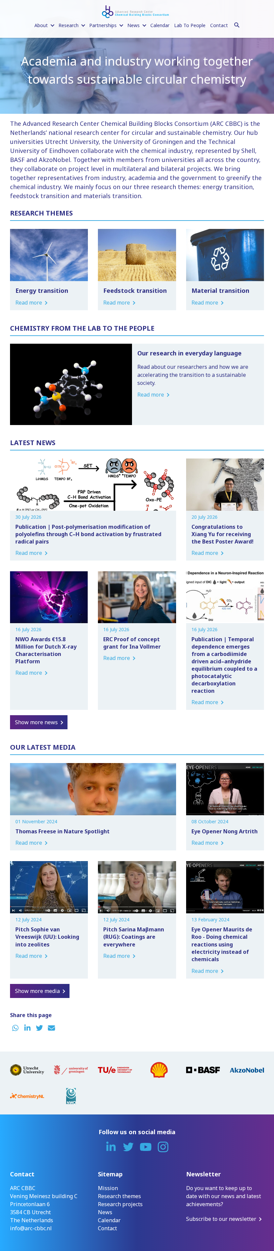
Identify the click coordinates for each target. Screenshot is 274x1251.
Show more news (36, 722)
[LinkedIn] (111, 1147)
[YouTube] (146, 1147)
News (105, 1212)
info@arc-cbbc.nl (31, 1228)
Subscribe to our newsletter (221, 1219)
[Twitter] (128, 1147)
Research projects (120, 1204)
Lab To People (190, 25)
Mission (108, 1188)
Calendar (159, 25)
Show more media (37, 991)
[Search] (237, 24)
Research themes (119, 1196)
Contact (219, 25)
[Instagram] (163, 1147)
